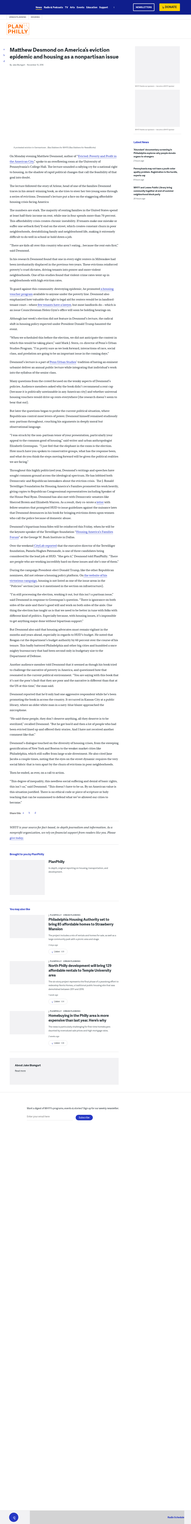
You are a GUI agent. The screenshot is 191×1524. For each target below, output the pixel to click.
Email (35, 813)
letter (100, 502)
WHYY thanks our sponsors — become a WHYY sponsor (154, 86)
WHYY (18, 7)
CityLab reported (45, 546)
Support (103, 7)
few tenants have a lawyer (54, 305)
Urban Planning (17, 17)
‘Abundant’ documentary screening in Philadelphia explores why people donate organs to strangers (155, 153)
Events (80, 7)
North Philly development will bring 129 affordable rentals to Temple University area (79, 970)
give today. (17, 838)
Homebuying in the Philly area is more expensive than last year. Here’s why (78, 1018)
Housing (35, 17)
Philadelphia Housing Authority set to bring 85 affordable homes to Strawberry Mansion (81, 924)
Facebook (23, 813)
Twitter (29, 813)
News (39, 7)
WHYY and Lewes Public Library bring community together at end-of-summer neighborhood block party (154, 191)
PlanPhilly (56, 861)
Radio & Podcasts (53, 7)
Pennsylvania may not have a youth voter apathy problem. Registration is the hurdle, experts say (156, 172)
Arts (72, 7)
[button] (13, 1517)
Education (91, 7)
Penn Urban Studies (63, 362)
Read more (20, 1070)
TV (66, 7)
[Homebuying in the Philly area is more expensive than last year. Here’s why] (27, 1024)
